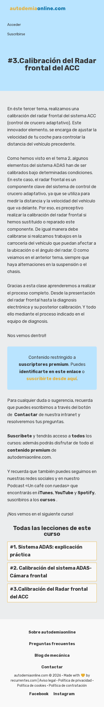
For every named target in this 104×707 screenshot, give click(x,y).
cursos (47, 499)
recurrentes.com (24, 680)
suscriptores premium (43, 364)
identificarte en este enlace (50, 371)
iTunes (45, 492)
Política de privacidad (75, 680)
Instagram (64, 694)
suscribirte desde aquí (51, 378)
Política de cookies (31, 686)
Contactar (26, 414)
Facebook (39, 694)
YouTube (64, 492)
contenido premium (28, 450)
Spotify (86, 492)
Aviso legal (47, 680)
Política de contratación (68, 686)
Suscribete (19, 436)
